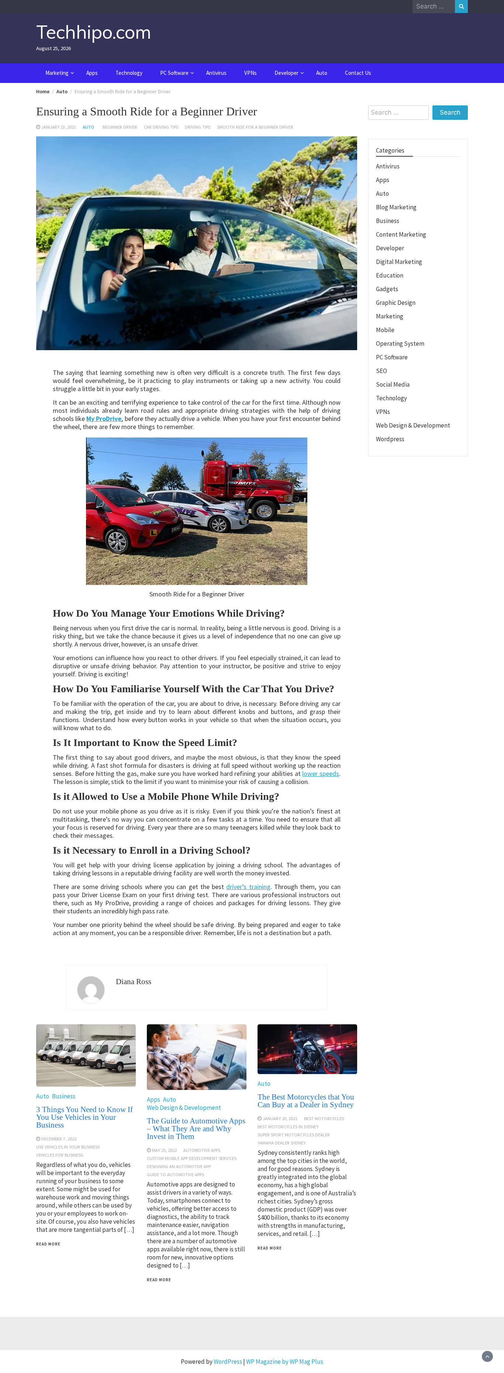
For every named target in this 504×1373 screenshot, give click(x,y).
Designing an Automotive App (179, 1166)
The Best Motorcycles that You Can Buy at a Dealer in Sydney (306, 1101)
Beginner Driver (120, 127)
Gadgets (387, 289)
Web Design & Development (184, 1108)
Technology (128, 72)
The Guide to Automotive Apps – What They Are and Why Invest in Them (196, 1128)
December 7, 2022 (58, 1139)
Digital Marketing (399, 262)
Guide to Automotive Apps (175, 1174)
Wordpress (390, 439)
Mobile (385, 330)
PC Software (174, 72)
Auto (321, 72)
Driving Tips (197, 127)
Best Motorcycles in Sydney (288, 1126)
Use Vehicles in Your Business (68, 1147)
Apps (92, 72)
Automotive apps (201, 1150)
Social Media (393, 384)
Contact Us (358, 72)
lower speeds (320, 773)
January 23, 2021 (58, 127)
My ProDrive (103, 418)
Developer (286, 72)
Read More (48, 1244)
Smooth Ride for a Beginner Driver (255, 127)
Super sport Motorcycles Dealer (294, 1134)
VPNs (250, 72)
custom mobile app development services (192, 1158)
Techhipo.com (93, 31)
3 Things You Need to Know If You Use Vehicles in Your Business (84, 1117)
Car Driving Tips (161, 127)
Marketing (57, 72)
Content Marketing (401, 234)
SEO (381, 371)
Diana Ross (133, 981)
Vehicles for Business (59, 1155)
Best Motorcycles (324, 1118)
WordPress (228, 1362)
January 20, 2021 (280, 1118)
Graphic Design (395, 303)
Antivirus (216, 72)
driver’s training (248, 886)
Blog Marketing (396, 207)
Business (63, 1096)
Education (389, 275)
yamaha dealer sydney (281, 1143)
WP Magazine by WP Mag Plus (284, 1362)
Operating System (400, 343)
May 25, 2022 (164, 1150)
